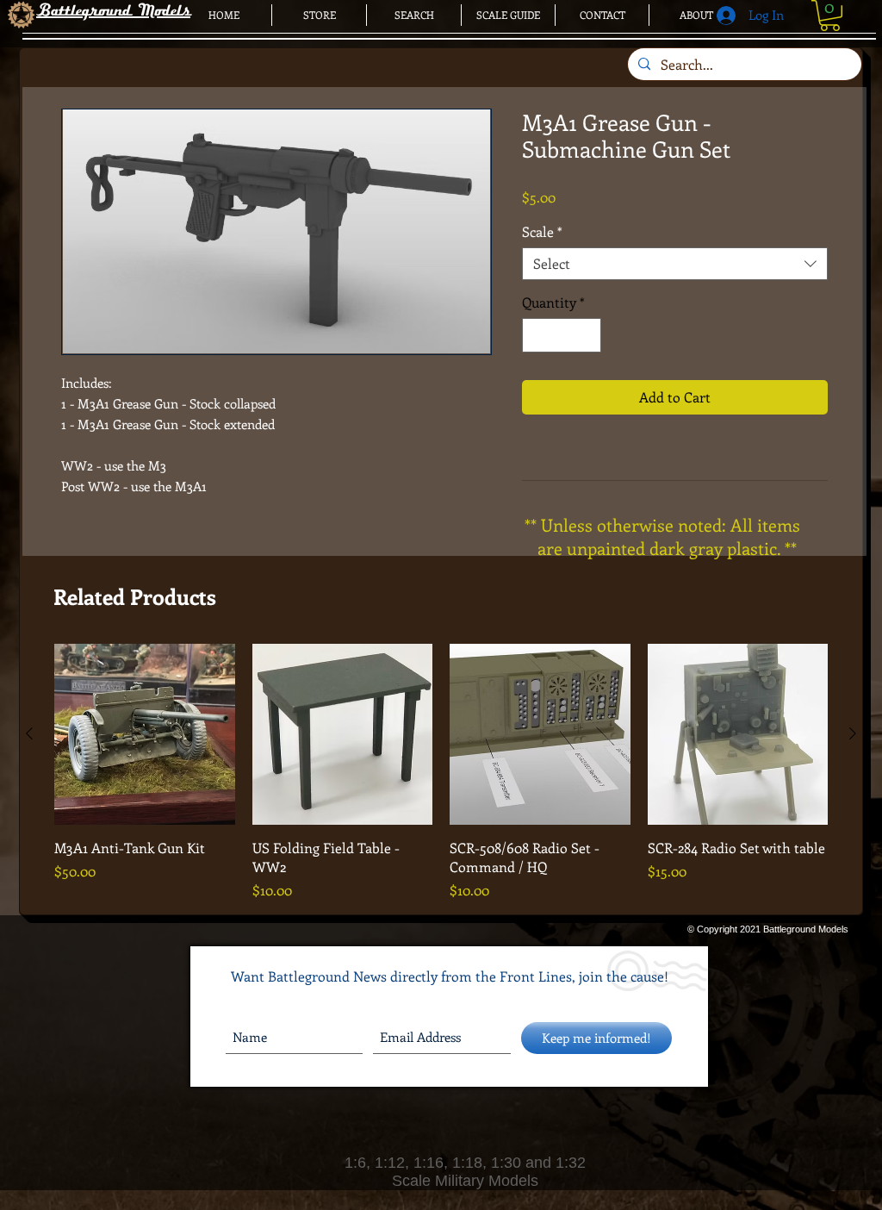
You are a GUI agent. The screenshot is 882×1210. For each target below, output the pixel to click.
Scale (542, 231)
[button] (829, 15)
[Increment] (587, 335)
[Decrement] (537, 335)
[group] (441, 772)
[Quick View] (144, 734)
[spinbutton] (562, 335)
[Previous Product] (29, 733)
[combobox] (675, 263)
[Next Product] (852, 733)
